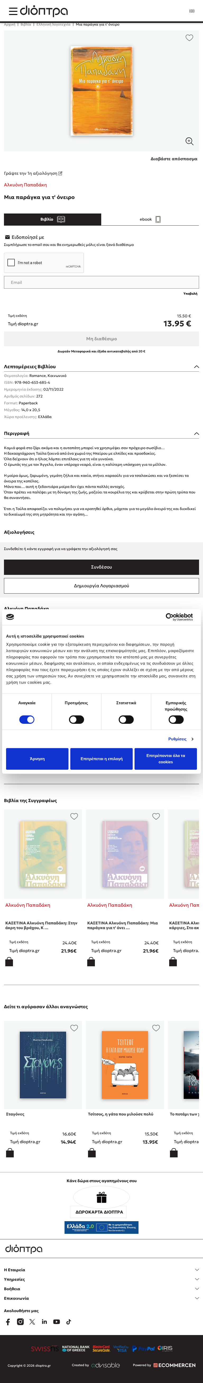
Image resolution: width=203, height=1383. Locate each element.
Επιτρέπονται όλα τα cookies (165, 758)
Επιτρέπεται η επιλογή (102, 758)
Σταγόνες (15, 1114)
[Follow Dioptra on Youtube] (57, 1322)
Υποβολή (190, 293)
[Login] (181, 11)
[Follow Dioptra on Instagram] (20, 1322)
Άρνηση (37, 758)
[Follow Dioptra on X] (32, 1322)
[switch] (76, 719)
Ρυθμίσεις (177, 739)
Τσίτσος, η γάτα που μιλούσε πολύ (120, 1114)
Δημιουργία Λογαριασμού (101, 586)
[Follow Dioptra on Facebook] (8, 1322)
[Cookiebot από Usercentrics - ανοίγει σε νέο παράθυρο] (174, 617)
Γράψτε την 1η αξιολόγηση (31, 173)
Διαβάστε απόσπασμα (174, 158)
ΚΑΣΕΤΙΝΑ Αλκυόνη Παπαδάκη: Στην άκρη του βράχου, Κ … (41, 925)
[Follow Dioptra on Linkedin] (44, 1322)
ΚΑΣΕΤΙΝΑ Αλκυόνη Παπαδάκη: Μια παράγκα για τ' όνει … (122, 925)
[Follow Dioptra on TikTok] (69, 1322)
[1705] (101, 91)
